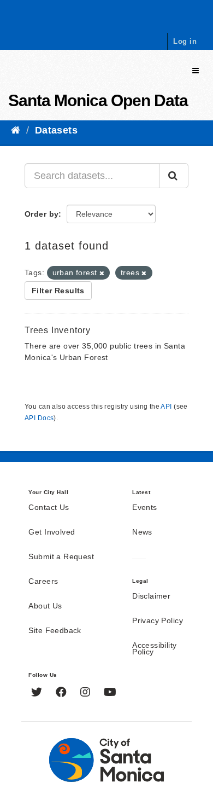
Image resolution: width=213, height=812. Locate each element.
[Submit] (173, 175)
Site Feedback (54, 631)
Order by (41, 214)
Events (144, 508)
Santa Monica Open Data (98, 100)
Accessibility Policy (154, 649)
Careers (43, 581)
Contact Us (48, 508)
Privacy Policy (157, 621)
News (142, 532)
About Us (45, 606)
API (166, 406)
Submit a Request (61, 557)
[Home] (15, 130)
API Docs (39, 418)
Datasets (56, 130)
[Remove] (101, 273)
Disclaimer (151, 596)
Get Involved (51, 532)
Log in (185, 41)
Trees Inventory (58, 330)
